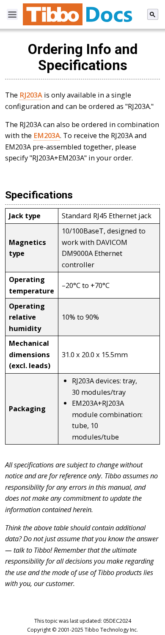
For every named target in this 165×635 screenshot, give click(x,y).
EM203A (46, 135)
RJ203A (30, 95)
